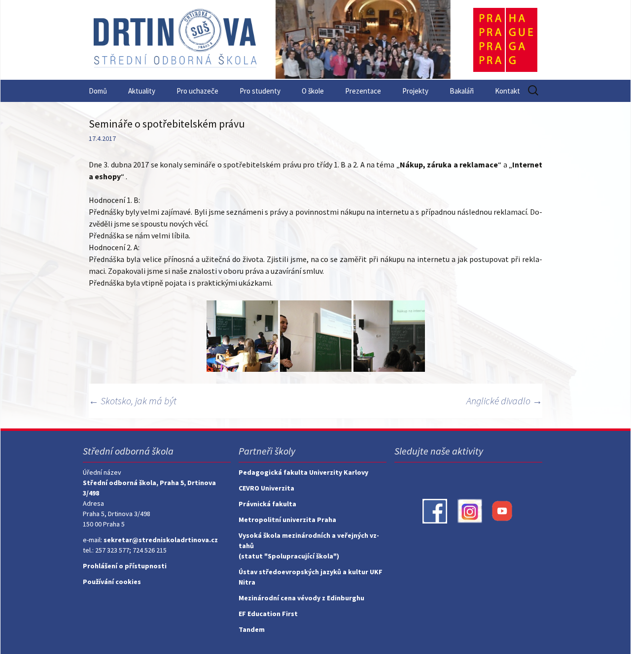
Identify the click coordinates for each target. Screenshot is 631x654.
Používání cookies (112, 581)
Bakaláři (462, 91)
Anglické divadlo (504, 400)
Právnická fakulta (267, 503)
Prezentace (363, 91)
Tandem (252, 629)
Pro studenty (260, 91)
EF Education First (268, 613)
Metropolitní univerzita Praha (287, 519)
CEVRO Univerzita (266, 488)
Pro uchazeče (197, 91)
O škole (313, 91)
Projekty (415, 91)
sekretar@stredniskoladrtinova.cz (161, 539)
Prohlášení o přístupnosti (125, 565)
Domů (98, 91)
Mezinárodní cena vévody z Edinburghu (301, 597)
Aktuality (141, 91)
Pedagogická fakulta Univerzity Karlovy (303, 472)
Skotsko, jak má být (132, 400)
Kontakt (507, 91)
